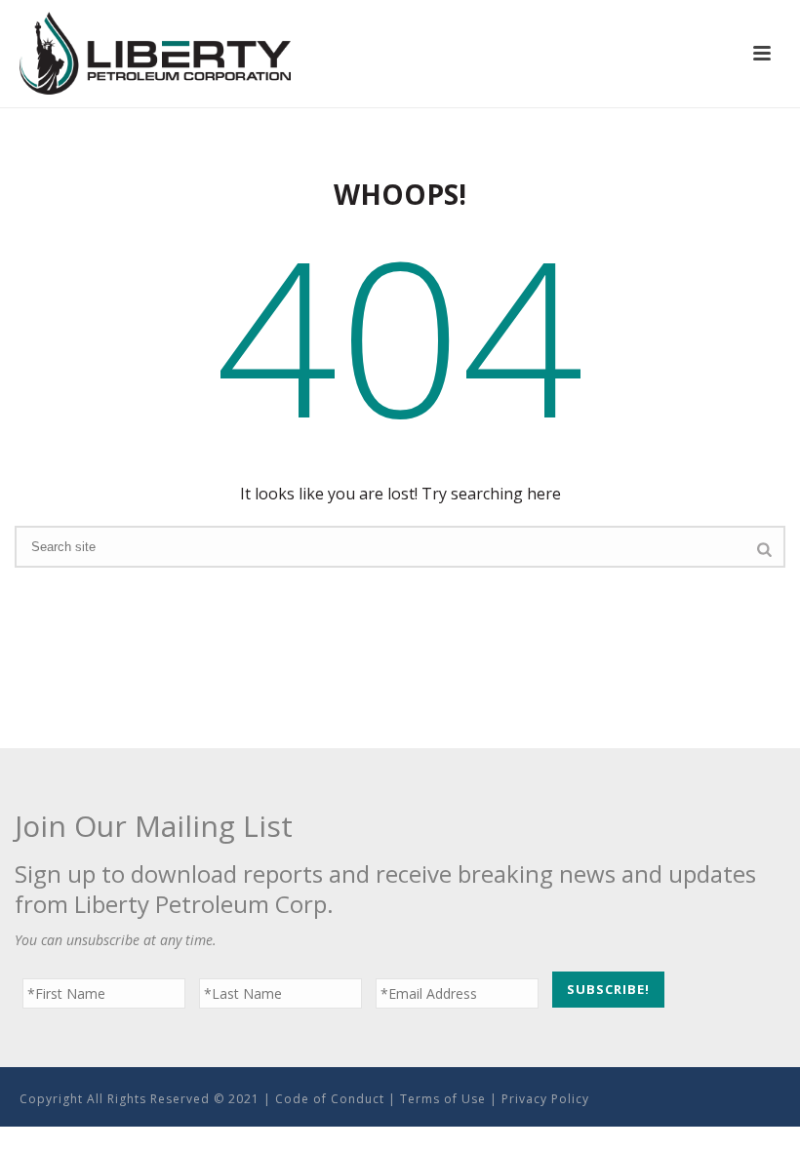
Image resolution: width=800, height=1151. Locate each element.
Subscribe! (608, 989)
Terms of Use (443, 1099)
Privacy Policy (545, 1099)
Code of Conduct (329, 1099)
